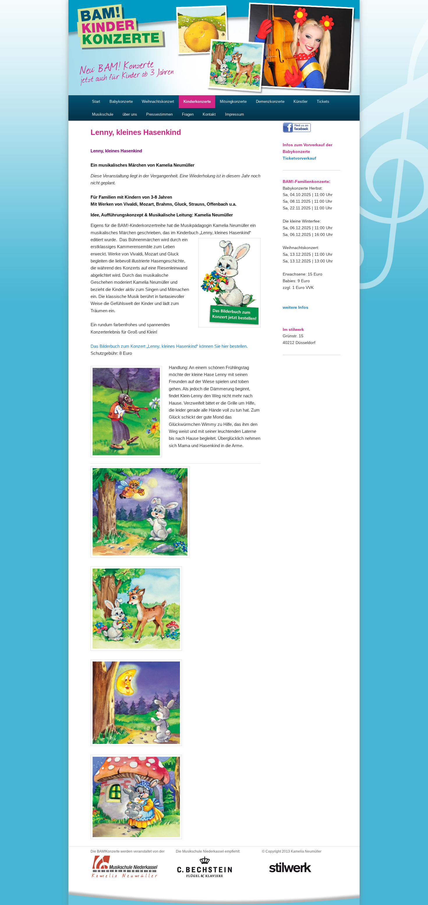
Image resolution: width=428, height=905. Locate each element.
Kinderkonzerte (197, 101)
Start (96, 101)
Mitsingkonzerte (233, 101)
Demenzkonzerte (270, 101)
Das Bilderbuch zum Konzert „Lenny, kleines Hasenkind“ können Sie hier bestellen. (169, 346)
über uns (130, 114)
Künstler (300, 101)
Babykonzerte (121, 101)
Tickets (323, 101)
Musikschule (102, 114)
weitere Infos (295, 307)
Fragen (188, 114)
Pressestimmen (159, 114)
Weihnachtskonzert (158, 101)
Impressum (234, 114)
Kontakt (209, 114)
